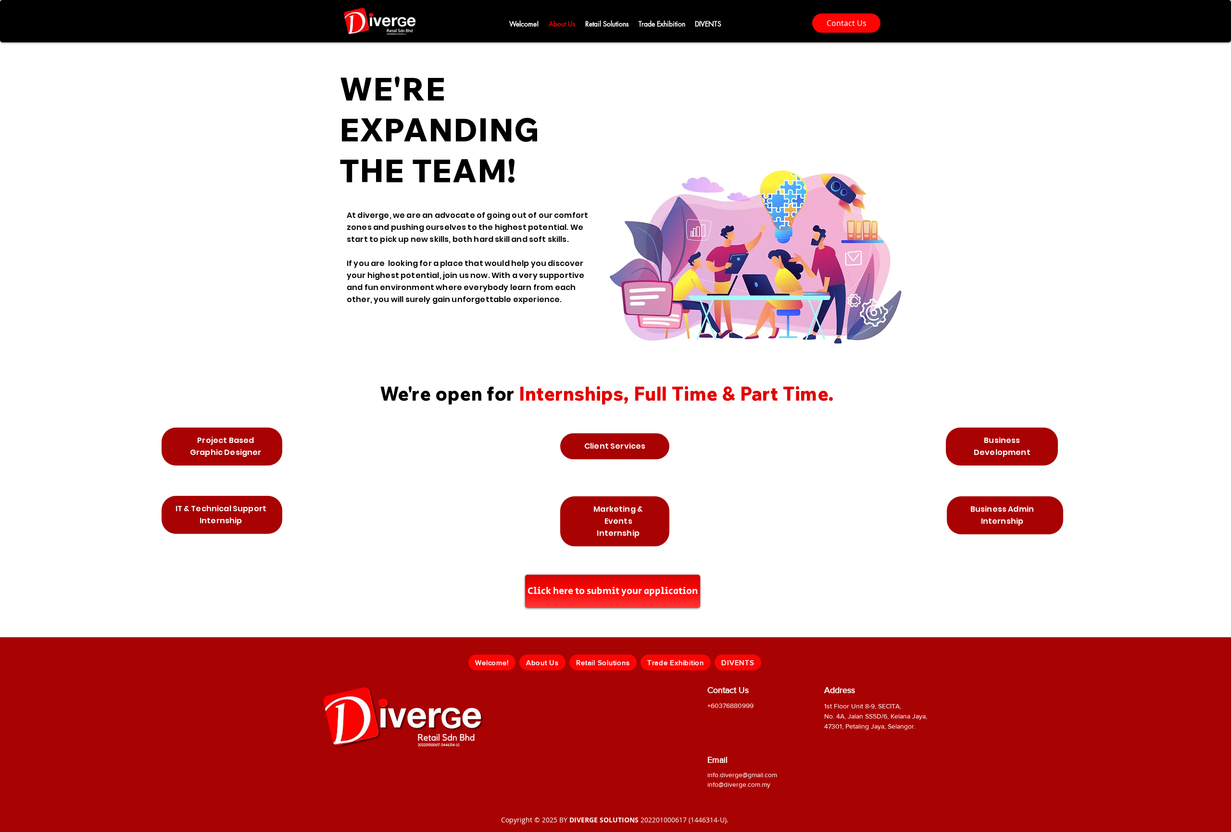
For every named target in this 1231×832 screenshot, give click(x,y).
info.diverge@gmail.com (742, 775)
